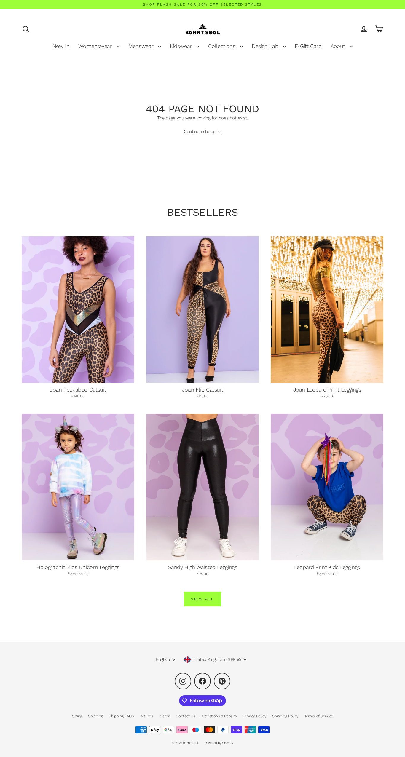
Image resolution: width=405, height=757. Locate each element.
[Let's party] (357, 724)
